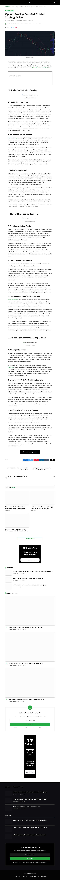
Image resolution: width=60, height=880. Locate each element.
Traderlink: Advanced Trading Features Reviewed (26, 806)
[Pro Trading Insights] (30, 2)
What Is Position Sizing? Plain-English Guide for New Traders (30, 827)
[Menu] (6, 2)
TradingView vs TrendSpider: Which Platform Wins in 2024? (25, 627)
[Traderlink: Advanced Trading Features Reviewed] (8, 808)
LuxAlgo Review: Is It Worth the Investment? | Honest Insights (26, 663)
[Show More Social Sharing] (19, 28)
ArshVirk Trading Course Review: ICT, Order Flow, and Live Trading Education (16, 530)
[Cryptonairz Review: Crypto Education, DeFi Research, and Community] (8, 572)
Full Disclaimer (46, 67)
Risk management (13, 299)
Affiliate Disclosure (36, 67)
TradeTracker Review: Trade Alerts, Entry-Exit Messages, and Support (15, 507)
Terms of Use (26, 876)
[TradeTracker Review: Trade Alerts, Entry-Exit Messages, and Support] (17, 498)
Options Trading (10, 10)
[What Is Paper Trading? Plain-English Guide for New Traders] (8, 821)
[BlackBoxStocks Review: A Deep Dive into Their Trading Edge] (8, 586)
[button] (50, 75)
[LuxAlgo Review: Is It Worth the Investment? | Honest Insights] (30, 646)
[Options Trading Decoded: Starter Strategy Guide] (30, 43)
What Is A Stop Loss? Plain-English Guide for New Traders (29, 835)
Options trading (12, 138)
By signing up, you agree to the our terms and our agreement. (31, 727)
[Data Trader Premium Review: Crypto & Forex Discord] (8, 579)
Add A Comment (30, 538)
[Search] (54, 2)
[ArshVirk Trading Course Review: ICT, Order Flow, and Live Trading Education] (17, 520)
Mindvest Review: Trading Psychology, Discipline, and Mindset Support (42, 507)
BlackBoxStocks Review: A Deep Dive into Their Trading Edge (30, 585)
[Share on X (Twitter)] (14, 28)
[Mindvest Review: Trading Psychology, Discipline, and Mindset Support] (43, 498)
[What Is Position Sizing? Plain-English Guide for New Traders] (8, 829)
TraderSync (11, 367)
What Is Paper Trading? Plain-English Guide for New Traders (30, 820)
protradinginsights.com (15, 23)
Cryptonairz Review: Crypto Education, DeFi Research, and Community (32, 571)
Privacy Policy (39, 727)
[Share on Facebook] (11, 28)
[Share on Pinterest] (16, 28)
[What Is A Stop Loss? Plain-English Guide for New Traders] (8, 836)
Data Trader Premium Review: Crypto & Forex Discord (28, 578)
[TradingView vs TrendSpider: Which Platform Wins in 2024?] (30, 610)
